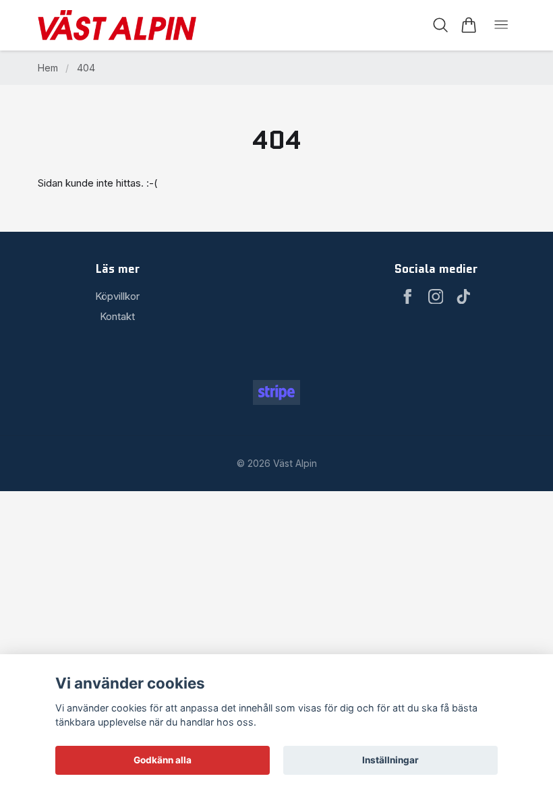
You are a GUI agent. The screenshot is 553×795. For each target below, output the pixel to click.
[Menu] (501, 25)
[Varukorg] (468, 25)
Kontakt (117, 316)
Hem (48, 67)
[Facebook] (407, 297)
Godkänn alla (163, 760)
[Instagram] (436, 297)
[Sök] (441, 25)
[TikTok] (463, 297)
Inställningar (390, 760)
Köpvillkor (117, 296)
